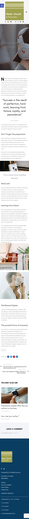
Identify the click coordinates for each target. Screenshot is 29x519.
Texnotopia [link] (10, 476)
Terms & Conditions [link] (6, 485)
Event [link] (3, 350)
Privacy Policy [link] (5, 487)
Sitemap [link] (3, 482)
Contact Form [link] (4, 489)
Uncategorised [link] (5, 58)
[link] (2, 6)
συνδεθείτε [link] (16, 433)
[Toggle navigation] (26, 12)
